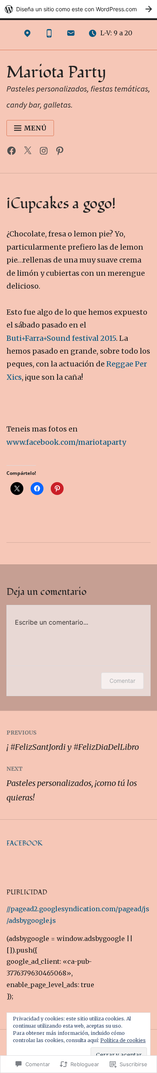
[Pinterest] (62, 152)
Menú (35, 128)
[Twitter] (30, 152)
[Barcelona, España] (27, 35)
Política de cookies (123, 1040)
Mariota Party (56, 72)
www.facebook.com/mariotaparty (66, 442)
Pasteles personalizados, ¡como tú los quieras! (71, 783)
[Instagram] (46, 152)
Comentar (122, 680)
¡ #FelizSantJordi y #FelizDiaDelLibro (72, 740)
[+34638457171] (49, 35)
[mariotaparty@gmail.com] (71, 35)
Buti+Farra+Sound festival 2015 (61, 338)
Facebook (24, 843)
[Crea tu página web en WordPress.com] (78, 9)
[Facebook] (13, 152)
